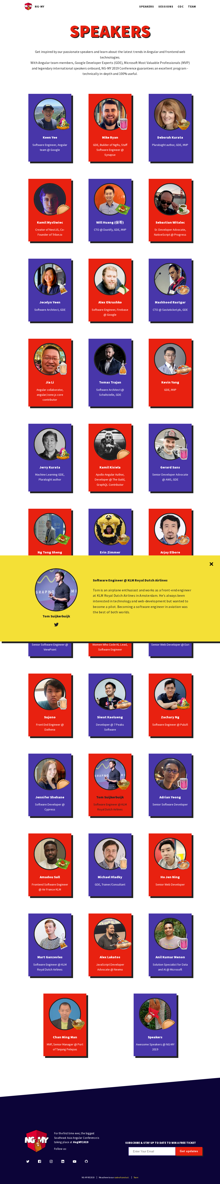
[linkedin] (62, 1162)
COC (181, 6)
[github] (86, 1162)
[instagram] (51, 1162)
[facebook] (39, 1162)
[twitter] (28, 1162)
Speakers (146, 6)
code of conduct (122, 1177)
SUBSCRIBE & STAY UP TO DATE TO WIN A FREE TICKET (160, 1142)
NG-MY (39, 6)
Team (192, 6)
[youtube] (74, 1162)
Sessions (165, 6)
